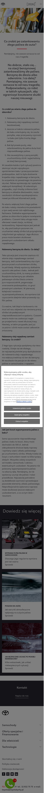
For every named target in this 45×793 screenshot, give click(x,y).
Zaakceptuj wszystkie (21, 415)
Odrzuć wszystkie (22, 421)
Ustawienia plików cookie (22, 408)
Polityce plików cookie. (24, 402)
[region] (22, 396)
